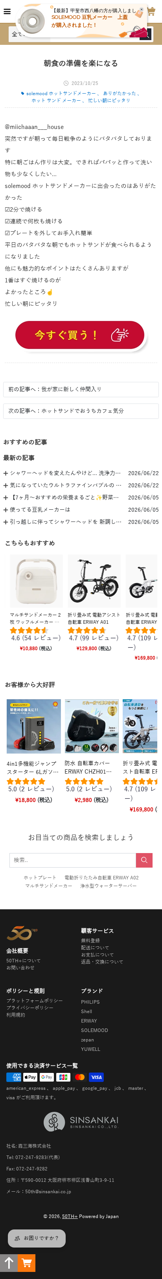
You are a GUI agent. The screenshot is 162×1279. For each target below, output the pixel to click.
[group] (33, 636)
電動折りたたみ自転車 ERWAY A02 (101, 878)
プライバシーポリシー (29, 1008)
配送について (95, 948)
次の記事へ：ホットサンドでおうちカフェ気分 (66, 411)
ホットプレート (40, 878)
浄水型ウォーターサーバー (108, 886)
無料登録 (90, 941)
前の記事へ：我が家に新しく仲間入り (55, 390)
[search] (144, 860)
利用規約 (15, 1015)
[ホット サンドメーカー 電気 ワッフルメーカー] (81, 336)
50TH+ (70, 1216)
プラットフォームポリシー (34, 1001)
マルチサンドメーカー (48, 886)
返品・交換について (102, 962)
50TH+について (23, 961)
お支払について (97, 955)
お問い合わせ (20, 968)
